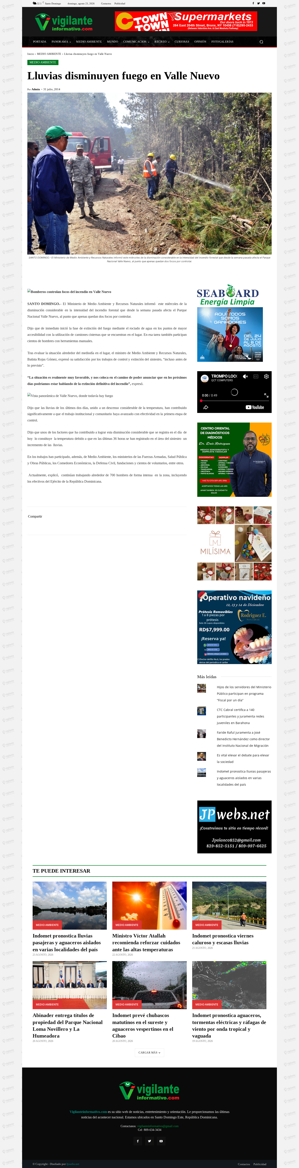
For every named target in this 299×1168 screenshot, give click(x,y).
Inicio (30, 53)
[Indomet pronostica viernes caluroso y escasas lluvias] (229, 906)
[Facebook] (253, 3)
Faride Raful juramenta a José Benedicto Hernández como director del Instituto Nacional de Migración (243, 739)
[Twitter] (258, 3)
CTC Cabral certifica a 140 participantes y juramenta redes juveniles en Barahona (240, 716)
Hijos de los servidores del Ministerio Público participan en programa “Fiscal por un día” (244, 693)
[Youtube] (263, 3)
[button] (261, 42)
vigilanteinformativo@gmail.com (158, 1126)
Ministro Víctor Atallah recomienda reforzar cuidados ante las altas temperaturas (146, 942)
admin (36, 89)
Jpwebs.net (72, 1164)
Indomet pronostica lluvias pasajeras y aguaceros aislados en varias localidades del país (244, 778)
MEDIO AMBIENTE (49, 53)
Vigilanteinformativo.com (88, 1112)
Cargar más (148, 1052)
